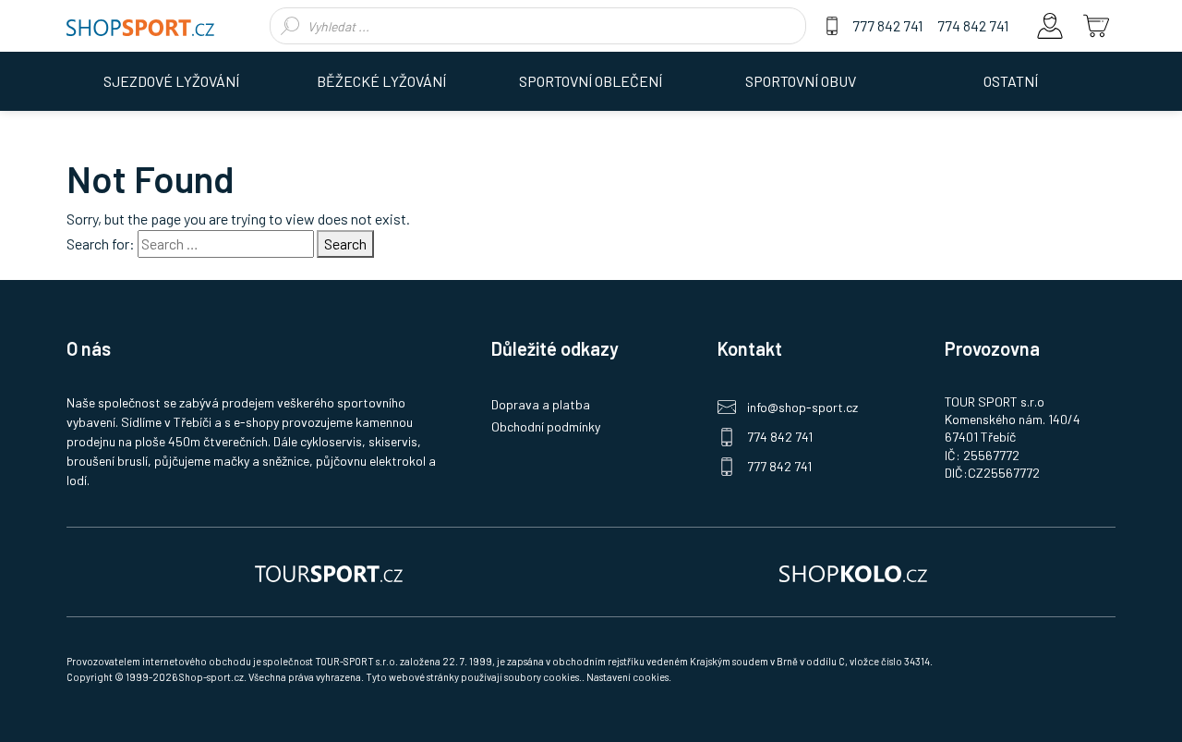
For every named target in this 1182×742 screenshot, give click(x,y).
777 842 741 (887, 25)
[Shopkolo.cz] (853, 571)
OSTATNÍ (1010, 81)
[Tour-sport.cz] (329, 571)
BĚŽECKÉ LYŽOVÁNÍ (381, 81)
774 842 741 (972, 25)
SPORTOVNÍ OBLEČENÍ (590, 81)
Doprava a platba (540, 404)
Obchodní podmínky (545, 426)
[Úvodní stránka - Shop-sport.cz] (140, 26)
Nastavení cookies (627, 677)
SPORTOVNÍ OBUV (800, 81)
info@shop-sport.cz (802, 407)
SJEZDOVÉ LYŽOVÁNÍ (171, 81)
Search (345, 243)
